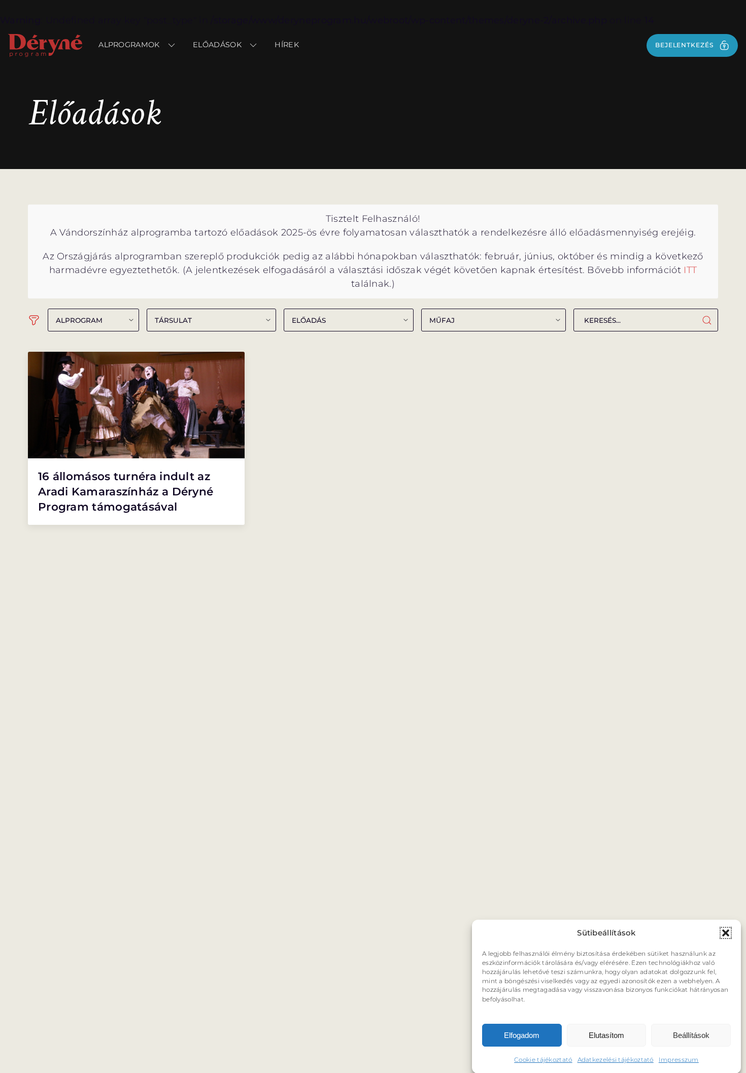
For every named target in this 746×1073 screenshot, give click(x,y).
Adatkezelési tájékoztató (616, 1059)
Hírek (287, 44)
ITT (690, 270)
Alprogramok (128, 44)
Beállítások (691, 1035)
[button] (726, 933)
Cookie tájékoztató (543, 1059)
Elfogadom (521, 1035)
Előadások (217, 44)
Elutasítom (606, 1035)
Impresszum (679, 1059)
